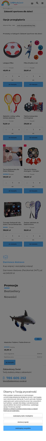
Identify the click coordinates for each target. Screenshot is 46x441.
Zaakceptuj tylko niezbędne (23, 416)
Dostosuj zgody (23, 422)
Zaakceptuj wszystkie (23, 428)
